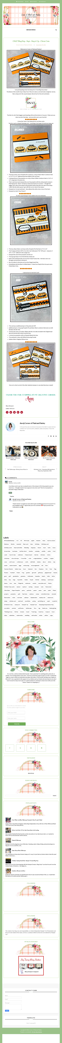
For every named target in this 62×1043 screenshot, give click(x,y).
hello (48, 576)
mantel (34, 583)
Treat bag (33, 611)
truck (53, 611)
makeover (27, 583)
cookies (46, 558)
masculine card (42, 583)
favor (24, 569)
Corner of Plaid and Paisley (35, 1030)
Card (54, 551)
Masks (50, 583)
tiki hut (16, 611)
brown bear (7, 551)
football (12, 572)
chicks (48, 555)
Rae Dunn (24, 594)
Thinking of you (8, 611)
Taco (35, 608)
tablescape (29, 608)
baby (43, 540)
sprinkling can (41, 601)
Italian (26, 579)
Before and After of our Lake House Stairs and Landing (25, 830)
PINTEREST (34, 1)
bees (31, 544)
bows (54, 547)
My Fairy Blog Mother (37, 1032)
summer (14, 608)
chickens (42, 555)
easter (5, 565)
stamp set (17, 604)
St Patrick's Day (8, 604)
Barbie (12, 544)
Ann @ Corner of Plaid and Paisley (22, 499)
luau (15, 583)
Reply (10, 492)
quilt (19, 594)
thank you (44, 608)
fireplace (41, 569)
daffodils (32, 562)
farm (46, 565)
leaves (5, 583)
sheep (5, 601)
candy (49, 551)
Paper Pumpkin (16, 590)
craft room (12, 562)
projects (6, 594)
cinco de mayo (15, 558)
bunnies (31, 551)
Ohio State (7, 590)
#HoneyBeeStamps (9, 540)
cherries (36, 555)
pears (40, 590)
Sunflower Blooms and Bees (18, 871)
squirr (48, 601)
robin (13, 597)
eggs (20, 565)
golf (10, 576)
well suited (34, 615)
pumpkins (13, 594)
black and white (18, 547)
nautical (24, 587)
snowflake (27, 601)
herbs (53, 576)
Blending (26, 547)
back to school (51, 540)
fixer (51, 569)
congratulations (37, 558)
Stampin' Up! (33, 604)
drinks (49, 562)
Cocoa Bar (23, 558)
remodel (54, 594)
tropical (48, 611)
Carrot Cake (12, 555)
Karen (10, 481)
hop (10, 579)
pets (45, 590)
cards (5, 555)
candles (43, 551)
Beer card (25, 544)
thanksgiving (52, 608)
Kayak (31, 579)
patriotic (29, 590)
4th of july (26, 540)
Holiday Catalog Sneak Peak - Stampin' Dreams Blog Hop (25, 861)
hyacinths (19, 579)
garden (28, 572)
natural (18, 587)
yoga (51, 615)
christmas (6, 558)
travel (27, 611)
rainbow (31, 594)
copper (52, 558)
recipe (37, 594)
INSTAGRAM (20, 1)
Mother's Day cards (9, 587)
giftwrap (40, 572)
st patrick (54, 601)
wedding (27, 615)
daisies (39, 562)
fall (42, 565)
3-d (17, 540)
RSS (27, 1)
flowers (6, 572)
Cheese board (28, 555)
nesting (30, 587)
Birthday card (45, 544)
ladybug (43, 579)
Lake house (50, 579)
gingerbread (48, 572)
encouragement (35, 565)
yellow (46, 615)
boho (49, 547)
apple (32, 540)
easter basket (13, 565)
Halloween (12, 408)
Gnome (55, 572)
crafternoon (20, 562)
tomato (22, 611)
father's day (18, 569)
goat (5, 576)
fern (36, 569)
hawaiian (37, 576)
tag (39, 608)
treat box (41, 611)
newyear (36, 587)
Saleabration (34, 597)
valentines (11, 615)
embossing (26, 565)
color (30, 558)
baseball (19, 544)
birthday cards (8, 547)
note (42, 587)
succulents (7, 608)
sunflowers (21, 608)
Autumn (38, 540)
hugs (14, 579)
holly (5, 579)
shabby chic (42, 597)
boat (44, 547)
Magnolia (20, 583)
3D (21, 540)
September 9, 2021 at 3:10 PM (14, 483)
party (23, 590)
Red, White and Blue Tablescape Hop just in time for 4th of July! (27, 820)
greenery (23, 576)
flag (55, 569)
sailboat (26, 597)
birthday (37, 544)
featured (30, 569)
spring (34, 601)
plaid (49, 590)
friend (18, 572)
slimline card (12, 601)
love (11, 583)
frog (23, 572)
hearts (43, 576)
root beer (19, 597)
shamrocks (50, 597)
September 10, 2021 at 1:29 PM (19, 500)
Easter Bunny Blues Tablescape (19, 850)
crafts (26, 562)
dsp (54, 562)
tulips (5, 615)
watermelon (20, 615)
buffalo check (23, 551)
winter (40, 615)
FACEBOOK (43, 1)
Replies (12, 496)
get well (34, 572)
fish (46, 569)
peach (35, 590)
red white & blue (45, 594)
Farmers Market (8, 569)
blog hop (33, 547)
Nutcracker (48, 587)
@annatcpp (31, 773)
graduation (16, 576)
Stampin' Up (25, 604)
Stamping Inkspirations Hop (46, 604)
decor (44, 562)
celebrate (20, 555)
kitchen (37, 579)
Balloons (6, 544)
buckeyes (14, 551)
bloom (39, 547)
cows (5, 562)
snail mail (20, 601)
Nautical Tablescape (16, 840)
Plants (54, 590)
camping (37, 551)
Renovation (7, 597)
